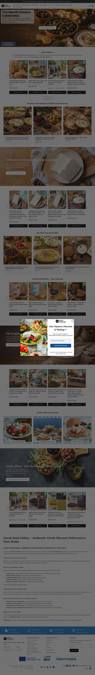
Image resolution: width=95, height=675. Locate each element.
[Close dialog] (73, 321)
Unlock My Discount (61, 345)
